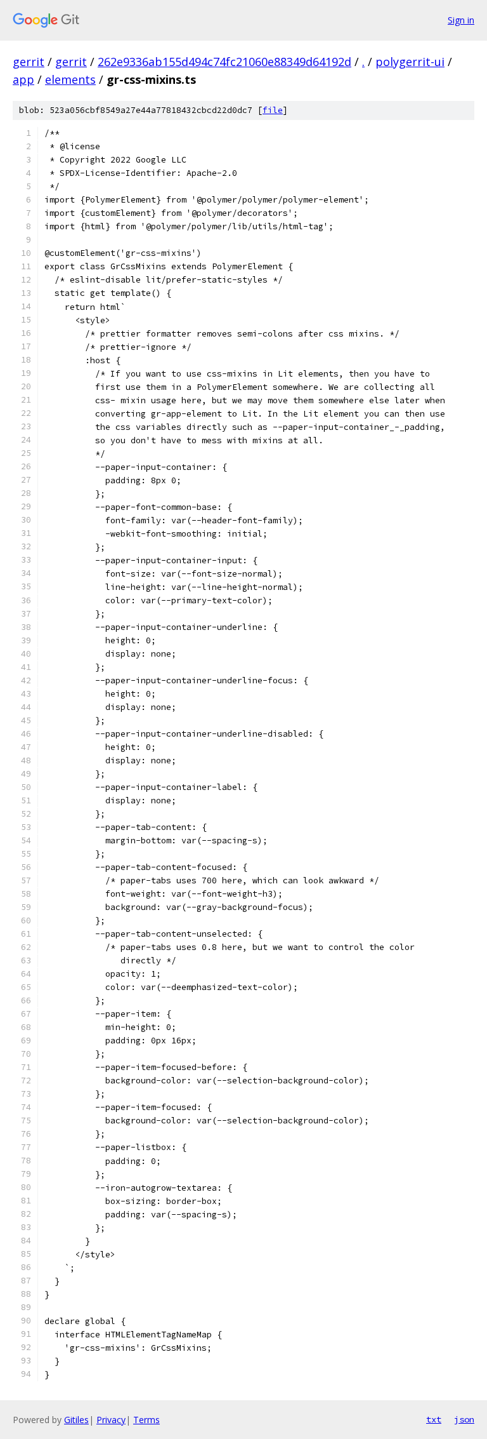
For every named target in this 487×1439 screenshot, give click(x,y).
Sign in (461, 20)
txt (433, 1419)
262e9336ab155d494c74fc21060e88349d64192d (224, 61)
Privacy (111, 1420)
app (23, 79)
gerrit (28, 61)
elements (70, 79)
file (273, 110)
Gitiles (76, 1420)
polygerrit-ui (410, 61)
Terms (146, 1420)
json (464, 1419)
